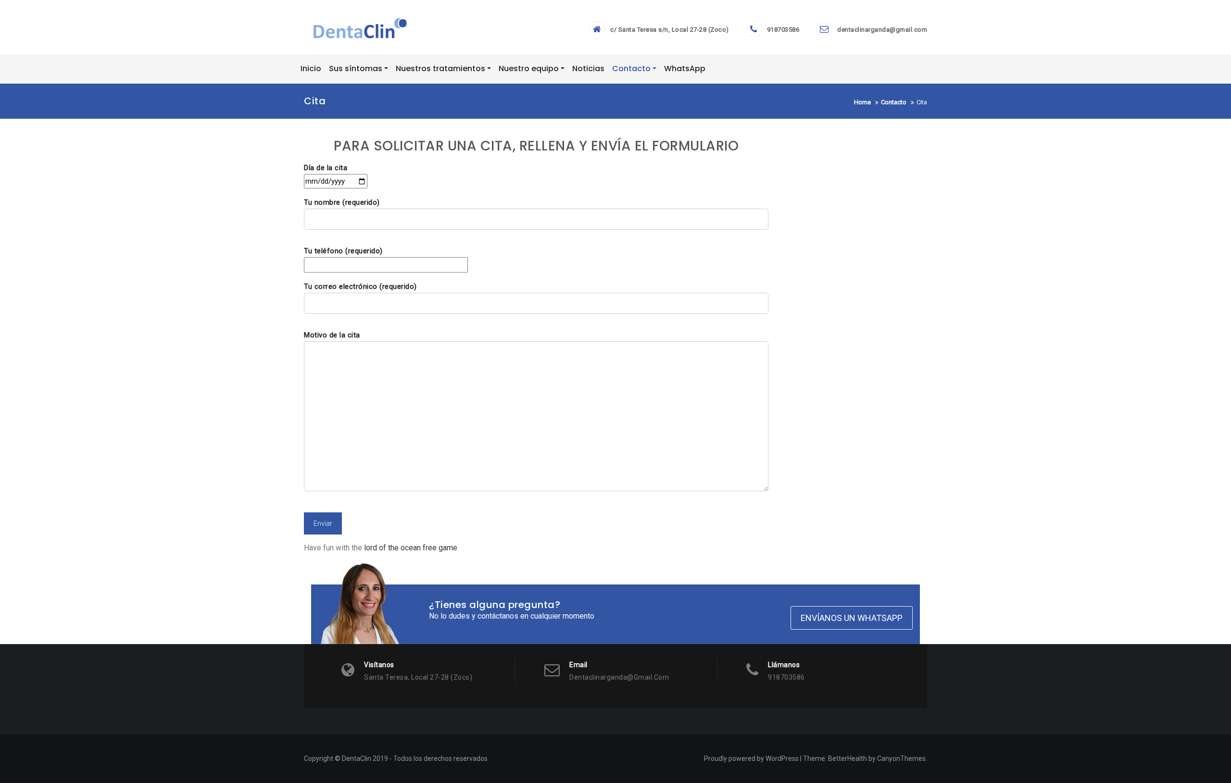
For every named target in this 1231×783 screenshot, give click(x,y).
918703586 (783, 29)
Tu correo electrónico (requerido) (360, 286)
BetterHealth (847, 758)
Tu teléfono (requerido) (343, 251)
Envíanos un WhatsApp (852, 618)
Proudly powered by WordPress (751, 758)
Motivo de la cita (332, 335)
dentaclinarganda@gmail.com (882, 29)
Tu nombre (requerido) (342, 202)
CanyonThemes (901, 758)
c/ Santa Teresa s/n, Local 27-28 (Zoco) (669, 29)
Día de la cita (325, 167)
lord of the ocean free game (410, 547)
